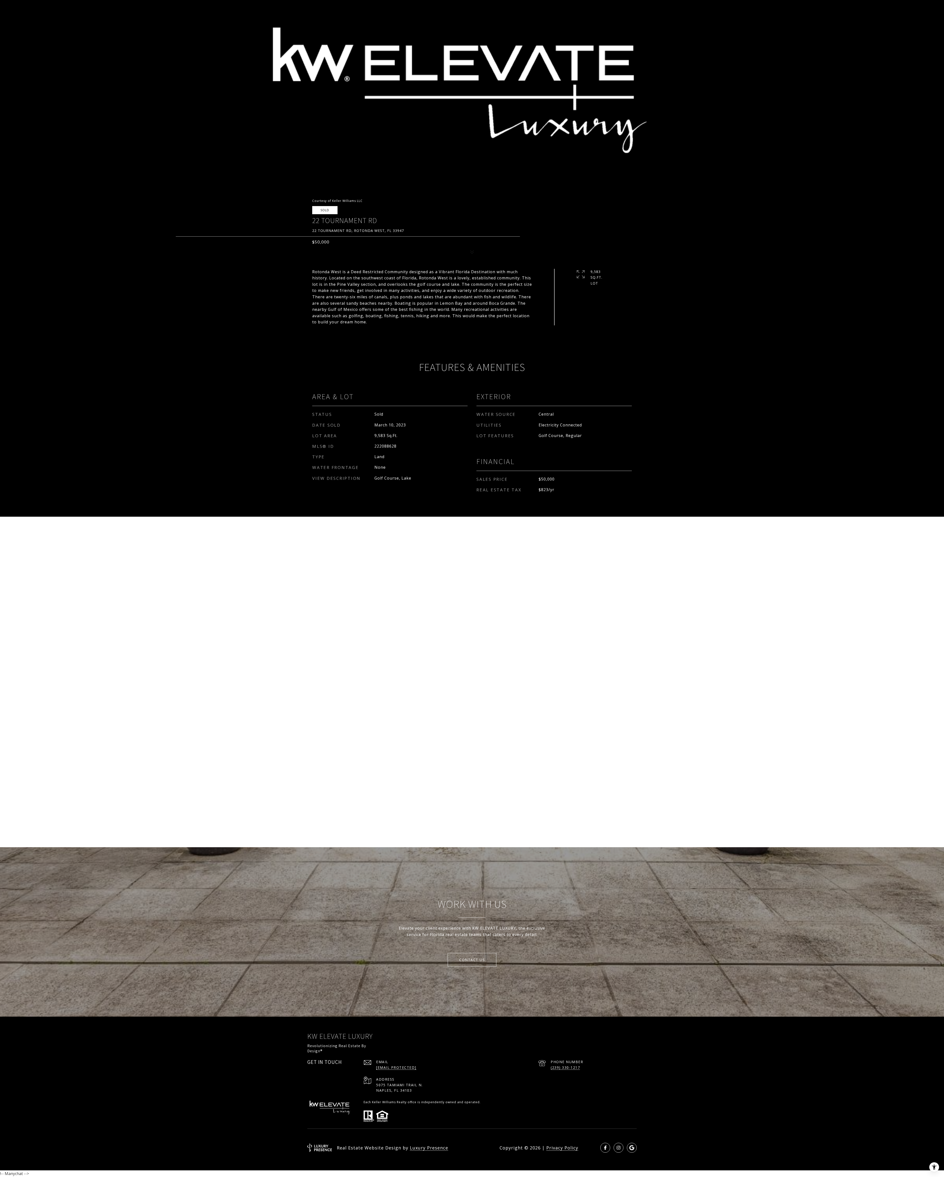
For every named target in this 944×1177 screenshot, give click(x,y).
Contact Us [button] (472, 959)
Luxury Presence (429, 1148)
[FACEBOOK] (605, 1148)
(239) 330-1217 (565, 1067)
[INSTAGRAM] (618, 1148)
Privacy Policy (562, 1148)
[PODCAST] (632, 1148)
